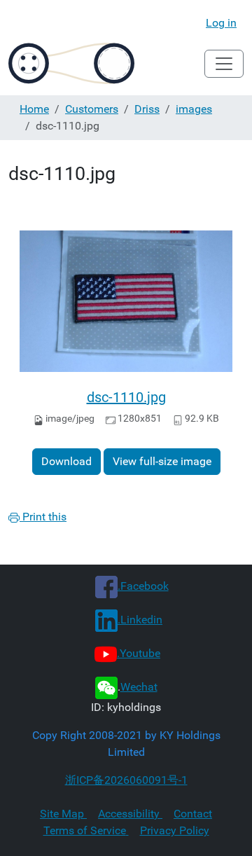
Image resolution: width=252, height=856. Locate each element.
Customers (91, 109)
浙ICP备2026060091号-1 (126, 780)
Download (66, 461)
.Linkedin (140, 619)
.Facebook (143, 586)
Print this (43, 516)
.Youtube (138, 653)
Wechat (139, 686)
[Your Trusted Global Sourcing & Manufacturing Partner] (71, 63)
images (194, 109)
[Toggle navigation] (224, 64)
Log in (221, 22)
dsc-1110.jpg (126, 397)
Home (34, 109)
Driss (147, 109)
